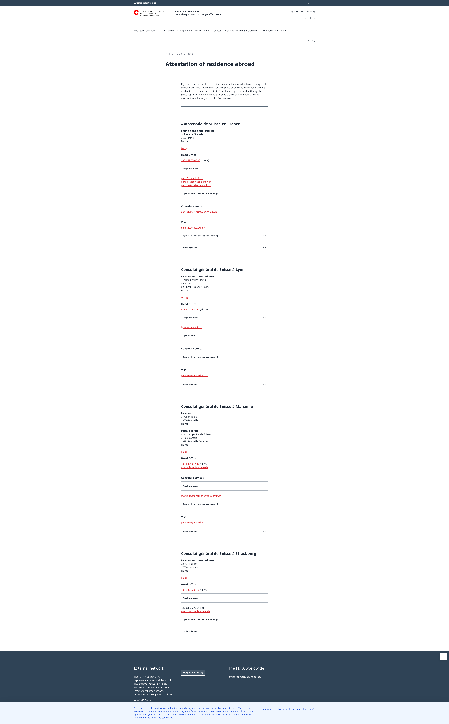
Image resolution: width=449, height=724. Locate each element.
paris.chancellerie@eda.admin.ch (199, 211)
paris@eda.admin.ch (192, 178)
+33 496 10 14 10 (190, 463)
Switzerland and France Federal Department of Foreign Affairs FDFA (198, 13)
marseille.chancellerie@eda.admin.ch (201, 495)
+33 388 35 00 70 (190, 589)
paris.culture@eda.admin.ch (196, 185)
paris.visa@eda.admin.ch (194, 227)
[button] (145, 30)
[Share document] (313, 40)
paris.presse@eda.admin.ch (196, 181)
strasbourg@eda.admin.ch (195, 611)
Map (183, 148)
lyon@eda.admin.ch (191, 327)
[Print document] (307, 40)
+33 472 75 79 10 (190, 309)
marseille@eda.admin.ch (194, 467)
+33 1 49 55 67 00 (190, 160)
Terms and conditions (161, 717)
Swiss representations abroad (245, 676)
